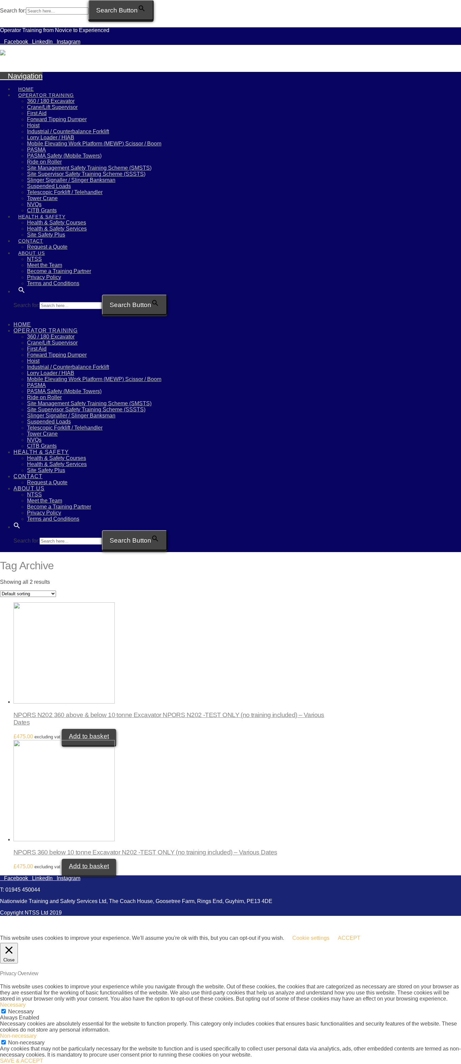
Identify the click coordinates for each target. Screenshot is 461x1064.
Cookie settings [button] (310, 938)
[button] (21, 285)
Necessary (21, 1011)
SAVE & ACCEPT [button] (21, 1061)
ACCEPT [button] (349, 938)
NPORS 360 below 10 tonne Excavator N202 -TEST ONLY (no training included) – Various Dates (145, 852)
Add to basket (89, 736)
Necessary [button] (13, 1005)
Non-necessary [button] (18, 1036)
